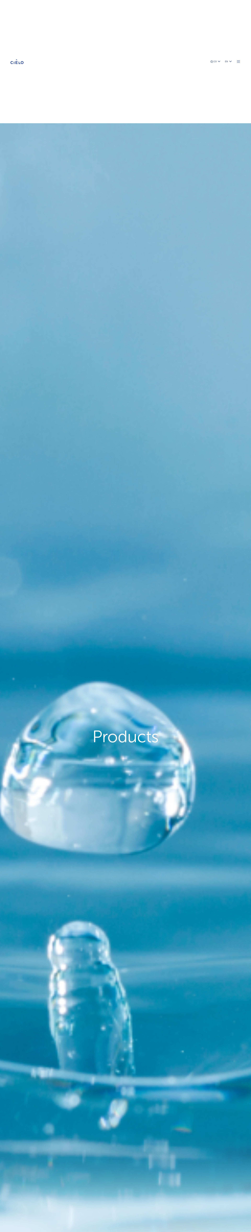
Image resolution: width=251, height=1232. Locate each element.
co (215, 61)
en (226, 61)
